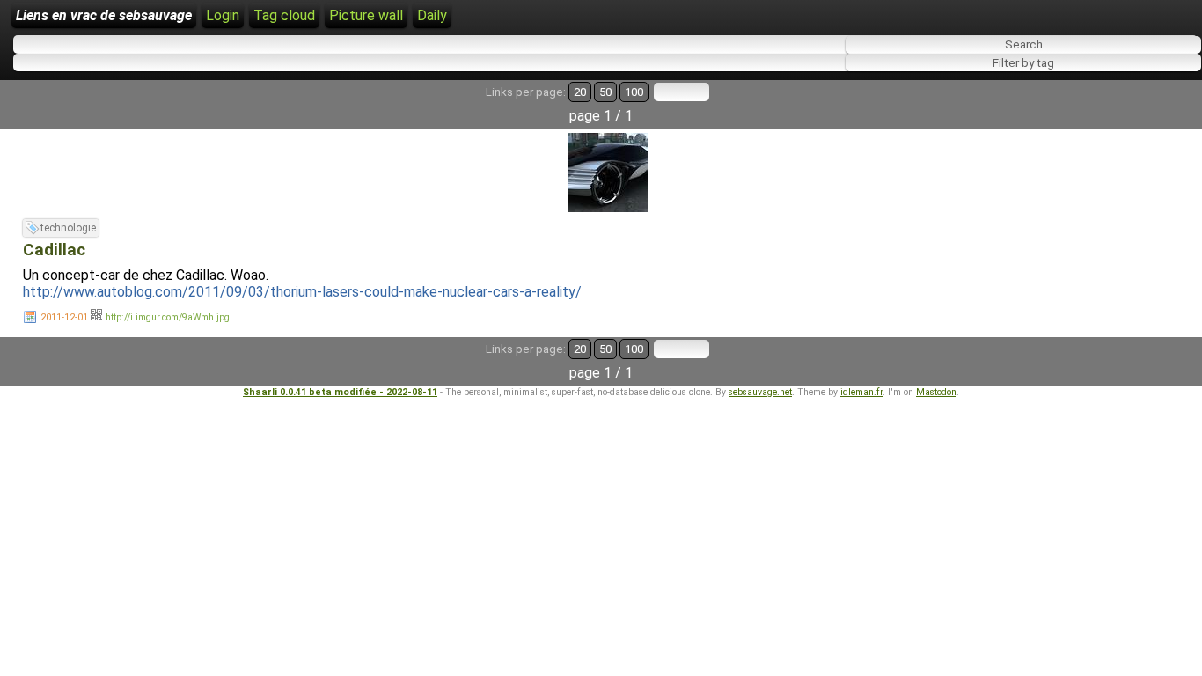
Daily (432, 15)
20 (580, 92)
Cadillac (54, 250)
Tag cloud (284, 15)
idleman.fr (861, 392)
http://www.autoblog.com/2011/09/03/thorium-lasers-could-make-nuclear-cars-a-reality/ (302, 291)
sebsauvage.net (760, 392)
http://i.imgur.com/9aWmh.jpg (168, 317)
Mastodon (936, 392)
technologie (68, 228)
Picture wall (366, 15)
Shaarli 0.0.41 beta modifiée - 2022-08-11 (340, 392)
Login (222, 15)
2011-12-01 (64, 317)
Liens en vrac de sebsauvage (104, 15)
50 (605, 92)
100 (634, 92)
